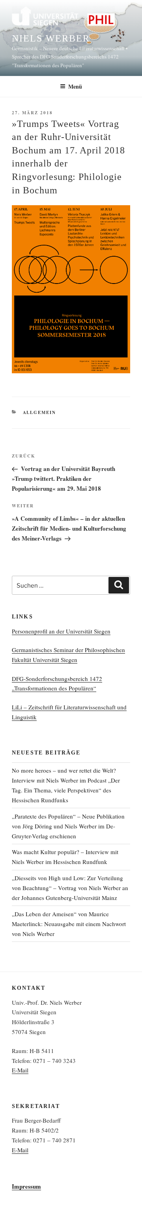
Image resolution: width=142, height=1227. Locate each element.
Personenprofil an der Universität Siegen (61, 631)
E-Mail (20, 1070)
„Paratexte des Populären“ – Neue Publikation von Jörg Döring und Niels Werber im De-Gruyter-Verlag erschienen (68, 826)
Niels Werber (51, 38)
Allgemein (39, 412)
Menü (75, 86)
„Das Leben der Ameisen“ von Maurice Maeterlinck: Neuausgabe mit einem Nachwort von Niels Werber (69, 924)
